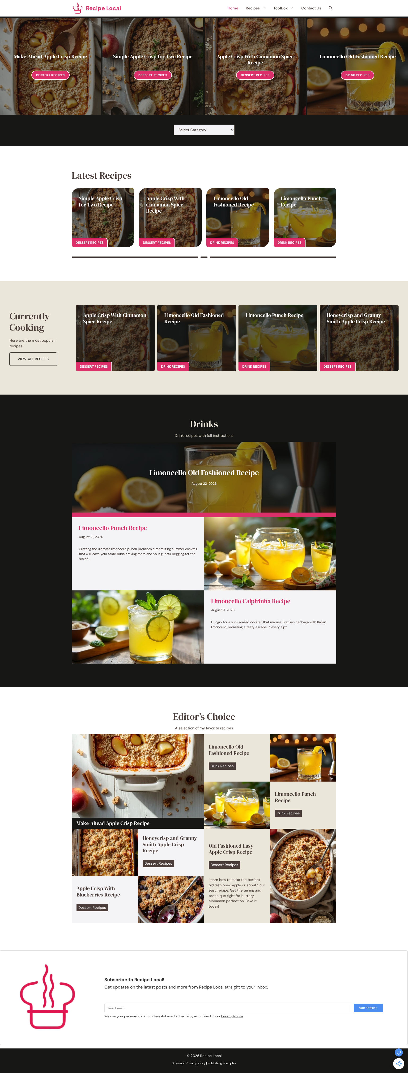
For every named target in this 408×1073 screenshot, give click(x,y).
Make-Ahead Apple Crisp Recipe (50, 56)
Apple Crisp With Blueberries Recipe (98, 891)
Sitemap (178, 1063)
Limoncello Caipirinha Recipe (250, 601)
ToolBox (280, 8)
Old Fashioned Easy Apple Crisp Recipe (231, 848)
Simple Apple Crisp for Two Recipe (152, 56)
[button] (330, 8)
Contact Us (311, 8)
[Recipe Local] (78, 8)
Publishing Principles (222, 1063)
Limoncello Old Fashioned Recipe (357, 56)
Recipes (253, 8)
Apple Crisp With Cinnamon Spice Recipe (255, 59)
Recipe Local (103, 8)
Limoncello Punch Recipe (301, 201)
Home (233, 8)
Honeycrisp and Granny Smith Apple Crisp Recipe (356, 318)
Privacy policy (195, 1063)
